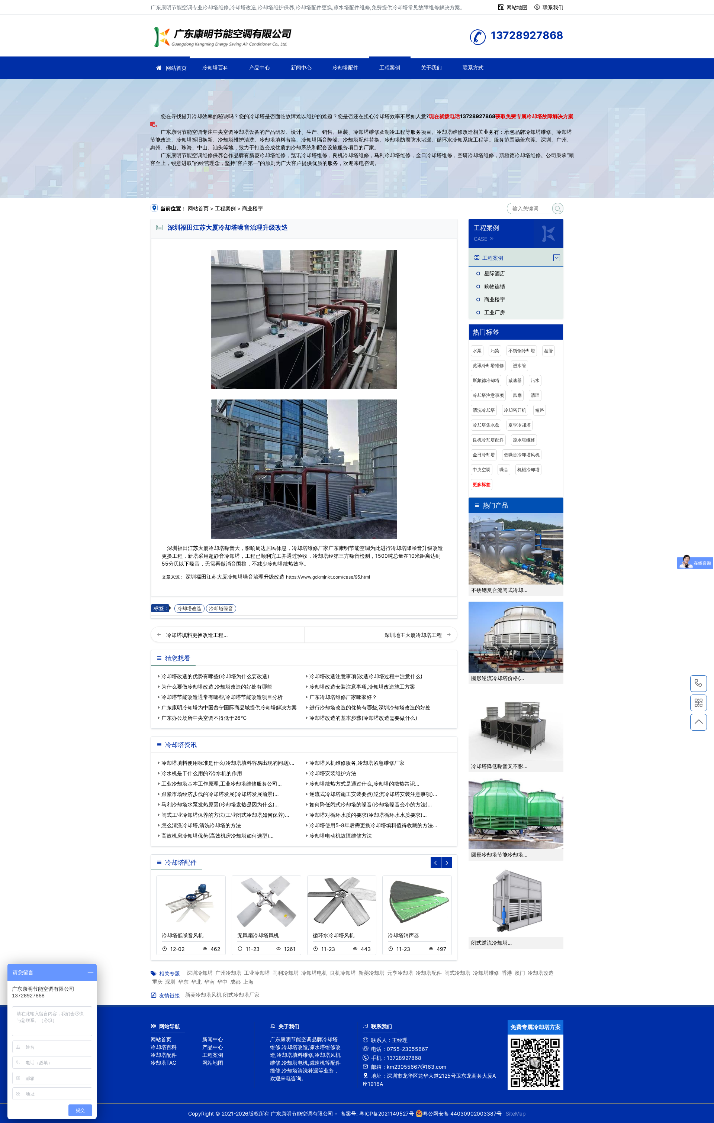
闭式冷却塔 (457, 973)
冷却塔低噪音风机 (182, 935)
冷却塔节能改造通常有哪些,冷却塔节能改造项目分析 (222, 697)
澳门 (520, 973)
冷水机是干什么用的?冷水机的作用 (201, 773)
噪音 (503, 469)
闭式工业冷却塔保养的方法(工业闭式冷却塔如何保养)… (225, 815)
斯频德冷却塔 (486, 380)
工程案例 (389, 67)
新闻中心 (301, 67)
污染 (495, 350)
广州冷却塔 (228, 973)
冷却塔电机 (314, 973)
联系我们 (553, 7)
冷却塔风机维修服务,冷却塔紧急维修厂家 (357, 763)
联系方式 (473, 67)
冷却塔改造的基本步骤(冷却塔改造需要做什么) (363, 718)
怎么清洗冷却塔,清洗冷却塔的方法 (201, 825)
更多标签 (482, 484)
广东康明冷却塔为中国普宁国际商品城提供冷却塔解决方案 (229, 707)
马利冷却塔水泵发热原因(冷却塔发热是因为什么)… (220, 804)
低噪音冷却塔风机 (522, 454)
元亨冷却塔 (400, 973)
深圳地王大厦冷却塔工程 (414, 635)
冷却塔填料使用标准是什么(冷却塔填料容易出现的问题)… (228, 763)
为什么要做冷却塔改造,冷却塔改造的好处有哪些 (216, 686)
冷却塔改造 (189, 608)
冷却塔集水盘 (486, 425)
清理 (535, 395)
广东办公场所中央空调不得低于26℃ (204, 718)
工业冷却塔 (257, 973)
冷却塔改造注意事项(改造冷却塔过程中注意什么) (365, 676)
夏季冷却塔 (519, 425)
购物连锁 (494, 286)
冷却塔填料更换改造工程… (197, 635)
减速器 (515, 380)
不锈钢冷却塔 (521, 350)
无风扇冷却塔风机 (258, 935)
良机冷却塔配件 (488, 440)
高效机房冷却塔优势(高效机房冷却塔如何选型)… (217, 835)
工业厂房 (494, 312)
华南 (209, 981)
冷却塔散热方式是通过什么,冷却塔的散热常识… (364, 783)
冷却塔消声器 (403, 935)
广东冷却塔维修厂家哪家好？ (343, 697)
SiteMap (516, 1113)
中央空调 (482, 469)
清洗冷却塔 (484, 410)
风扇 (517, 395)
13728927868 (477, 116)
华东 (183, 981)
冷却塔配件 (345, 67)
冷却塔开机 (515, 410)
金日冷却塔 (484, 454)
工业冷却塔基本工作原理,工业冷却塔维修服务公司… (221, 783)
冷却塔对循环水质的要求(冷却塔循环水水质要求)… (368, 815)
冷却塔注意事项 (488, 395)
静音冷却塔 (227, 556)
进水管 (519, 365)
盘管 (548, 350)
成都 (235, 981)
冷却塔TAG (163, 1062)
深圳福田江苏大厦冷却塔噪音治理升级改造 (235, 576)
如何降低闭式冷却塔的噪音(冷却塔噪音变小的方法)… (370, 804)
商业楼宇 (252, 208)
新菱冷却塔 (371, 973)
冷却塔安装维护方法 (332, 773)
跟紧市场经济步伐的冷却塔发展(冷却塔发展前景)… (220, 794)
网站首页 (176, 68)
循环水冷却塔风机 (333, 935)
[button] (446, 862)
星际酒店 (494, 273)
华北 (196, 981)
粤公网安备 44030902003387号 (462, 1113)
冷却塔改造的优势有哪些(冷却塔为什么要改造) (215, 676)
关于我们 (431, 67)
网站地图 (516, 7)
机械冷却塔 (528, 469)
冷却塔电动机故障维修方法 (340, 835)
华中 (222, 981)
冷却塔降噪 (404, 548)
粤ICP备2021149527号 (386, 1113)
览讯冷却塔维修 (488, 365)
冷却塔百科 (215, 67)
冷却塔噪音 (221, 608)
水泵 (477, 350)
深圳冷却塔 (200, 973)
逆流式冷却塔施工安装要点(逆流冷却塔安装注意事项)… (373, 794)
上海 (248, 981)
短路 (539, 410)
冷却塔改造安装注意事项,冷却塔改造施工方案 (362, 686)
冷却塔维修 (225, 38)
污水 (535, 380)
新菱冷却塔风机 (203, 994)
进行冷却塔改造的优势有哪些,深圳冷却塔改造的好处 (370, 707)
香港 (507, 973)
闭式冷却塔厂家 (241, 994)
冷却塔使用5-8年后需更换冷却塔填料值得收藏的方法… (373, 825)
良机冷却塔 (343, 973)
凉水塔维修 (524, 440)
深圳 (170, 981)
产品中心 (259, 67)
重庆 (157, 981)
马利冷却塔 (286, 973)
